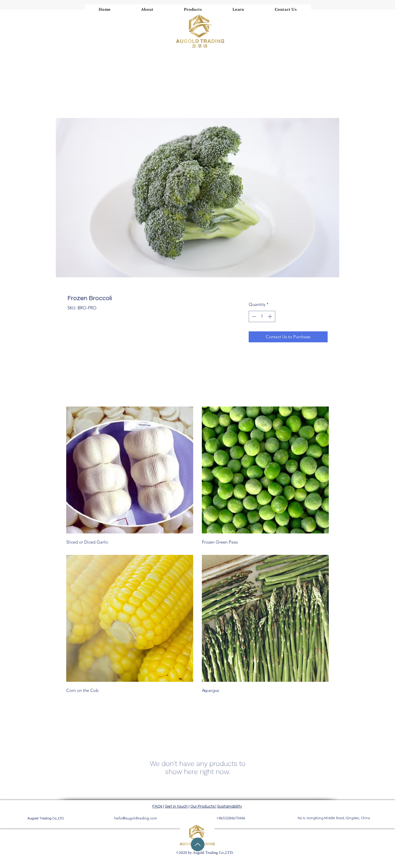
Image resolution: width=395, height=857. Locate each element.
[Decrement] (253, 316)
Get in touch (176, 806)
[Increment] (270, 316)
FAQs (157, 806)
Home (73, 96)
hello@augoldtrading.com (135, 818)
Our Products (202, 806)
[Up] (197, 844)
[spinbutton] (262, 316)
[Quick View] (129, 470)
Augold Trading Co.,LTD (45, 818)
